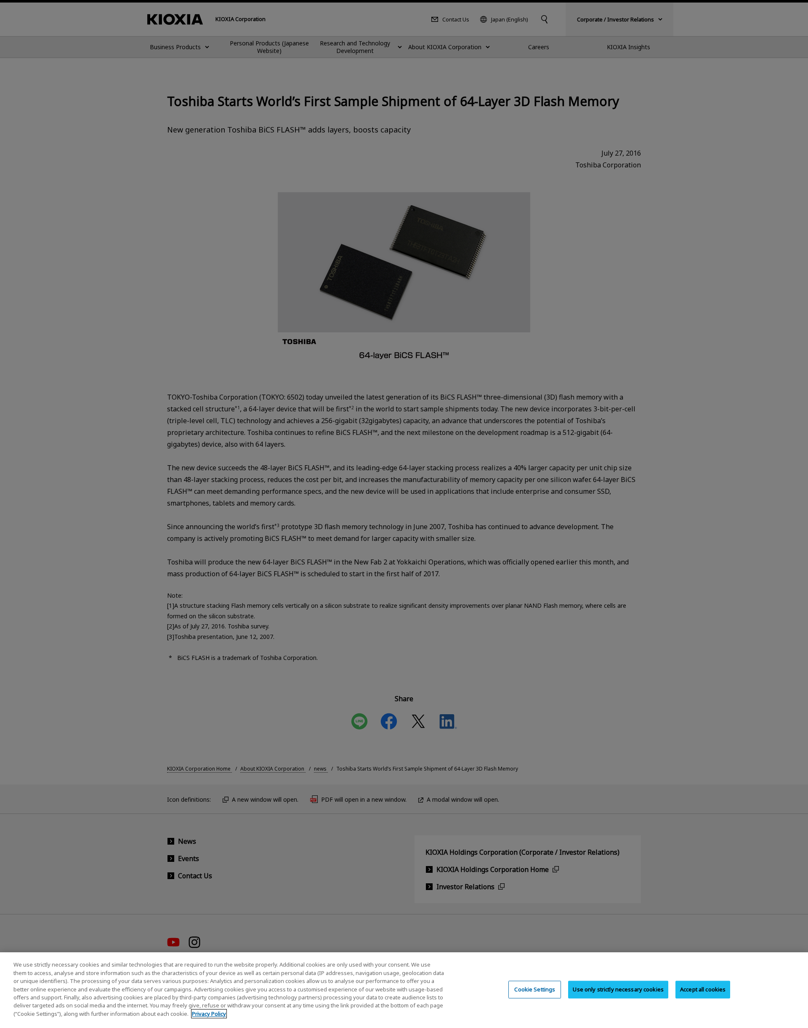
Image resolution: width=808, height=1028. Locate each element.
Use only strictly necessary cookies (618, 989)
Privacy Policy (209, 1013)
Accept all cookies (703, 989)
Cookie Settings (534, 989)
